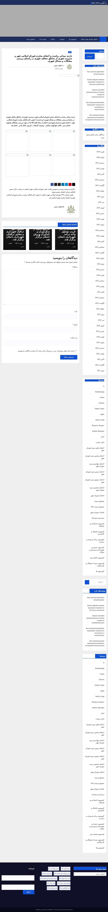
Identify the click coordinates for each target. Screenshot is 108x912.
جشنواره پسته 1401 (97, 507)
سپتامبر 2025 (99, 180)
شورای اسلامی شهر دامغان (48, 878)
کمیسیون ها (72, 39)
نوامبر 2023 (100, 286)
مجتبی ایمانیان (52, 888)
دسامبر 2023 (99, 281)
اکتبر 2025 (100, 174)
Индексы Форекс (98, 425)
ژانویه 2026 (100, 157)
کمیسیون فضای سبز (97, 558)
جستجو (101, 51)
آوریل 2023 (100, 326)
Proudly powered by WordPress (45, 909)
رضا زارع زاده (47, 873)
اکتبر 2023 (100, 292)
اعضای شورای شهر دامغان (89, 39)
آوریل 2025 (100, 208)
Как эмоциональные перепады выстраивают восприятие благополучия (94, 117)
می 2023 (101, 320)
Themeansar (69, 909)
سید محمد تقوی (64, 878)
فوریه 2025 (100, 219)
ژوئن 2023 (100, 314)
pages (102, 414)
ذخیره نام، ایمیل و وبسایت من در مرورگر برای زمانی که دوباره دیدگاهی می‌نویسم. (46, 351)
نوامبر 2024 (100, 236)
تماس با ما (43, 39)
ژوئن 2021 (100, 370)
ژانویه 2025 (100, 225)
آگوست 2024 (99, 253)
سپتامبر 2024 (99, 247)
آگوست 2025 (99, 185)
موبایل (32, 873)
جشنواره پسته (30, 39)
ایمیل (74, 324)
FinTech (101, 403)
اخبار (102, 437)
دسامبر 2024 (99, 230)
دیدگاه (74, 267)
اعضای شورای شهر (97, 495)
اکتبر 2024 (100, 241)
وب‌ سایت (73, 338)
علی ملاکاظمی (65, 888)
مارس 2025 (100, 213)
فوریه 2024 (100, 275)
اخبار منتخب (100, 442)
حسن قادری (65, 868)
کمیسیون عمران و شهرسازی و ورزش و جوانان (96, 550)
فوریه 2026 (100, 152)
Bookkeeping (99, 392)
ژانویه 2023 (100, 342)
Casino (102, 397)
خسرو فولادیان (53, 868)
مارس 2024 (100, 269)
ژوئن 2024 (100, 264)
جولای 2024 (100, 258)
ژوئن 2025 (100, 196)
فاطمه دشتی (58, 65)
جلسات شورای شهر (97, 512)
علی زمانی (51, 883)
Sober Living (99, 420)
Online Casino (99, 409)
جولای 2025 (100, 191)
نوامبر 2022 (100, 354)
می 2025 (101, 202)
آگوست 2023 (99, 303)
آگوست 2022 (99, 365)
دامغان (53, 39)
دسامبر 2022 (99, 348)
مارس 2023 (100, 331)
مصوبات (62, 39)
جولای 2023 (100, 309)
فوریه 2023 (100, 337)
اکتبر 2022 (100, 359)
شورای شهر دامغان (63, 883)
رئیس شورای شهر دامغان (62, 873)
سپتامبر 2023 (99, 297)
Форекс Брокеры (98, 431)
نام (75, 311)
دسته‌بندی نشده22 (98, 518)
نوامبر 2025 (100, 168)
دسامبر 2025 (99, 163)
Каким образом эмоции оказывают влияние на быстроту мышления (95, 82)
